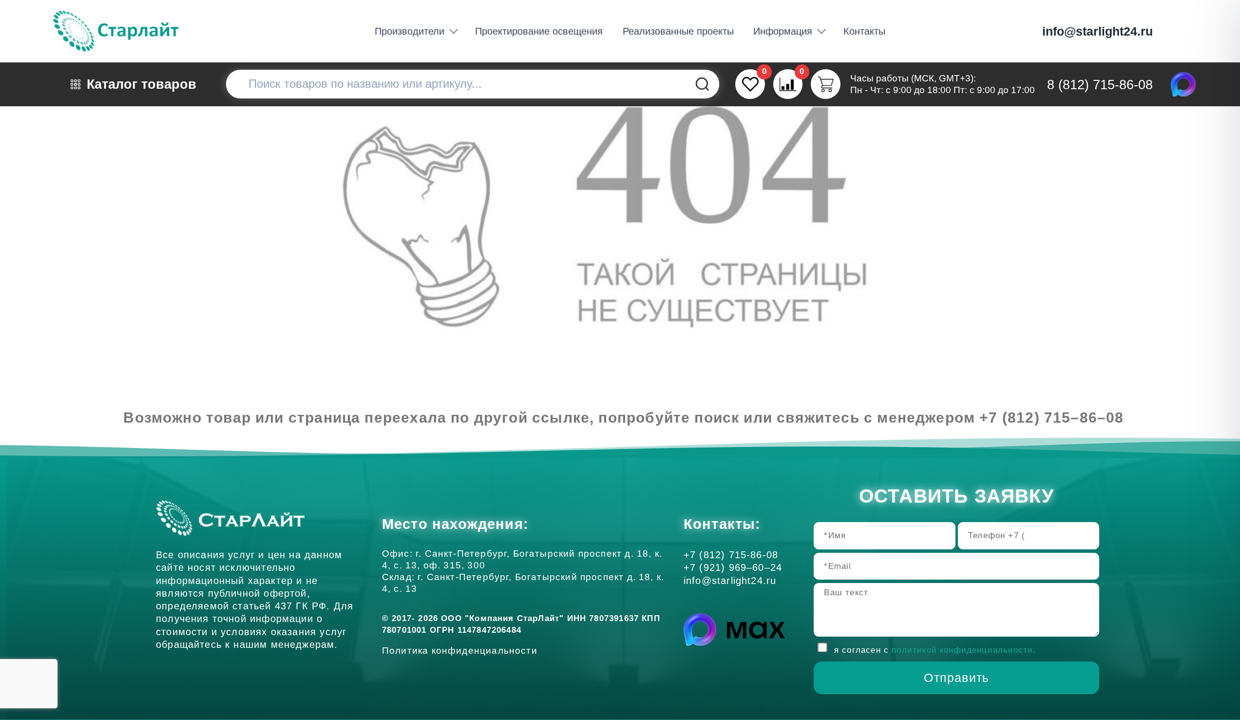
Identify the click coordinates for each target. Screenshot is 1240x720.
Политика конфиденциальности (462, 650)
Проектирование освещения (539, 31)
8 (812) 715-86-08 (1100, 85)
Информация (782, 31)
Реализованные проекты (678, 31)
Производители (409, 31)
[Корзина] (825, 84)
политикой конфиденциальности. (964, 650)
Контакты (864, 31)
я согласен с (935, 650)
